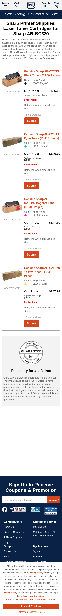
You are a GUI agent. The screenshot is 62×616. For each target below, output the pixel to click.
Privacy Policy (36, 573)
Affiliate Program (13, 537)
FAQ (6, 556)
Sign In (37, 551)
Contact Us (10, 551)
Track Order (39, 561)
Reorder (37, 556)
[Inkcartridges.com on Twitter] (11, 511)
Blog (6, 542)
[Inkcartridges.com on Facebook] (4, 511)
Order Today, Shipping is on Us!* (31, 14)
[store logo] (31, 5)
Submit (31, 120)
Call (16, 3)
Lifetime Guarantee (14, 532)
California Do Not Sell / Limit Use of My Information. (31, 599)
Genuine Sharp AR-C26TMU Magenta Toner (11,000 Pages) (39, 203)
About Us (9, 526)
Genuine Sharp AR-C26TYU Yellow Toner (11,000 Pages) (42, 271)
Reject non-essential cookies (31, 612)
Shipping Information (15, 561)
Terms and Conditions (33, 596)
